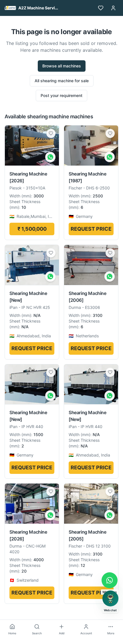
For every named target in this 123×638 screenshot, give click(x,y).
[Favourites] (101, 8)
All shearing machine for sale (62, 80)
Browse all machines (61, 65)
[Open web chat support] (110, 598)
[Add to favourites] (50, 133)
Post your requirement (61, 95)
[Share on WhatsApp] (50, 157)
